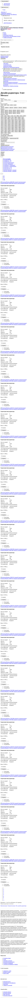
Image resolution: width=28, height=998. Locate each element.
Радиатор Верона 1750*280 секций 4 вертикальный (12, 691)
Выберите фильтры (10, 142)
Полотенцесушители (8, 35)
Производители (7, 981)
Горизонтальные (11, 905)
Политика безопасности (8, 961)
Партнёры (5, 984)
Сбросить (3, 142)
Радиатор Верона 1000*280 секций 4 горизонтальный (13, 211)
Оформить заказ (4, 57)
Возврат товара (6, 972)
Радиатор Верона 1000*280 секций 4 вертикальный (12, 183)
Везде (4, 32)
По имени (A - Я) (7, 160)
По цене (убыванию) (8, 163)
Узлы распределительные (9, 73)
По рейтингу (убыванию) (9, 165)
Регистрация (6, 4)
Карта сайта (6, 973)
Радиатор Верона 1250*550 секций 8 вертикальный (12, 465)
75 (3, 178)
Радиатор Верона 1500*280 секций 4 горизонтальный (13, 550)
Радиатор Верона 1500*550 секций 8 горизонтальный (13, 663)
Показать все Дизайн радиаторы (10, 86)
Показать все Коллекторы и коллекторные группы (15, 74)
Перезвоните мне (7, 18)
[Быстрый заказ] (7, 204)
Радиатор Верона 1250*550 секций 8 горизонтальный (13, 493)
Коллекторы (6, 72)
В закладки (6, 206)
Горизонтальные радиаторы (15, 84)
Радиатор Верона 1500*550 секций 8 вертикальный (12, 635)
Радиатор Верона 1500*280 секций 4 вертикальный (12, 522)
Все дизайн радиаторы (21, 905)
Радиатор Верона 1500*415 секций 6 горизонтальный (13, 606)
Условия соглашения (8, 963)
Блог (4, 9)
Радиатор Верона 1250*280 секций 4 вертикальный (12, 352)
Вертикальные (4, 905)
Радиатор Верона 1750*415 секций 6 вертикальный (12, 748)
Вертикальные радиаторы (14, 80)
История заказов (7, 993)
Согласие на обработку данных (10, 964)
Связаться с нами (7, 970)
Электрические (7, 64)
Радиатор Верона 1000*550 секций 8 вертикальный (12, 296)
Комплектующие (7, 66)
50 (3, 177)
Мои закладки (6, 994)
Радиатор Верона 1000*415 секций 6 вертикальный (12, 239)
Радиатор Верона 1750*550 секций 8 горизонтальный (13, 832)
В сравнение (6, 208)
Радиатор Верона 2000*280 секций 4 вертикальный (12, 861)
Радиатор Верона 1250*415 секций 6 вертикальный (12, 409)
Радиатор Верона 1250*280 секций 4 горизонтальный (13, 380)
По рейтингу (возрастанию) (9, 166)
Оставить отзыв (7, 958)
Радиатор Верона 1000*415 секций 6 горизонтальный (13, 268)
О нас (4, 959)
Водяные (5, 63)
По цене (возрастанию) (8, 162)
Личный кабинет (7, 991)
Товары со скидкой (7, 985)
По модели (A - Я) (7, 167)
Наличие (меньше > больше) (9, 170)
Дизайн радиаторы (7, 37)
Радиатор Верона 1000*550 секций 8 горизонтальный (13, 324)
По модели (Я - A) (7, 168)
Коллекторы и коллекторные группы (11, 36)
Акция (4, 33)
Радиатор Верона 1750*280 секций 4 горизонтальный (13, 719)
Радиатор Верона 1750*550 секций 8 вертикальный (12, 804)
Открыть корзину (5, 56)
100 (4, 179)
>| (3, 900)
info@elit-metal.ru (7, 22)
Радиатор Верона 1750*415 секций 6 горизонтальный (13, 776)
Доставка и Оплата (7, 960)
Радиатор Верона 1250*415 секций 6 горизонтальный (13, 437)
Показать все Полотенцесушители (11, 67)
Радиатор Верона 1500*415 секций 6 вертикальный (12, 578)
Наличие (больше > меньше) (9, 171)
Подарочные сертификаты (9, 982)
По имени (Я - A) (7, 161)
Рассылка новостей (7, 995)
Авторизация (6, 3)
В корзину (3, 204)
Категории (3, 58)
